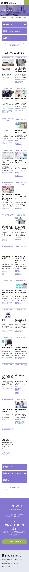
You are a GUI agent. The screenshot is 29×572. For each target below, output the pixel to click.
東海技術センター (5, 17)
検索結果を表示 (14, 45)
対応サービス (14, 17)
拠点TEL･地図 (6, 566)
